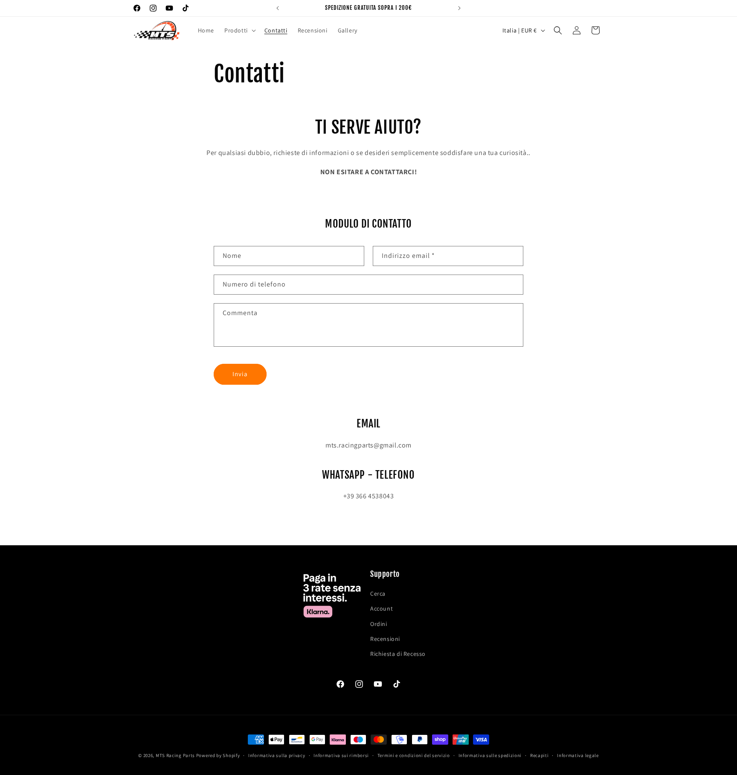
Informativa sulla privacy (276, 755)
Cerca (378, 594)
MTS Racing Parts (175, 755)
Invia (240, 374)
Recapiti (539, 755)
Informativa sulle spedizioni (490, 755)
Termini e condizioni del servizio (413, 755)
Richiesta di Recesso (398, 654)
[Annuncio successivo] (459, 8)
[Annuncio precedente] (277, 8)
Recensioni (385, 639)
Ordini (378, 624)
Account (381, 609)
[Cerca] (557, 30)
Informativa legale (578, 755)
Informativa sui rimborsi (341, 755)
